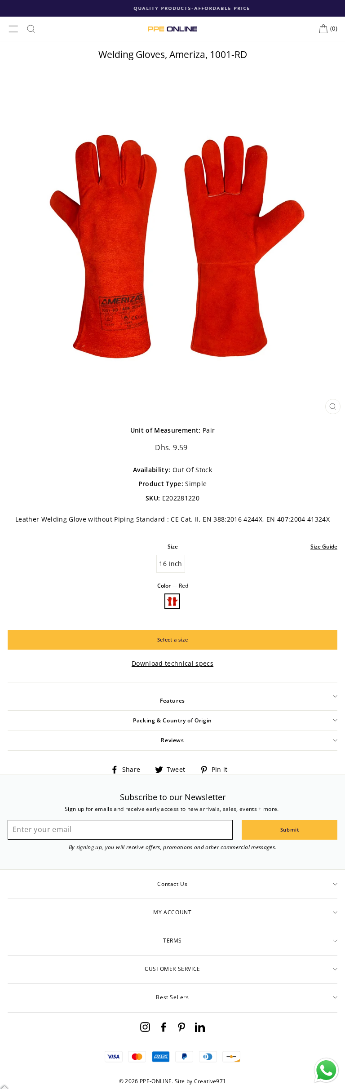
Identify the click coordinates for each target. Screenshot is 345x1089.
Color (172, 585)
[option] (172, 8)
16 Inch (170, 563)
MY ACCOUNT (172, 912)
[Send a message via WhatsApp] (326, 1070)
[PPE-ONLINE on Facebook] (163, 1027)
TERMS (172, 940)
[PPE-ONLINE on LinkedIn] (200, 1027)
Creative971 (210, 1081)
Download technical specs (172, 663)
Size (173, 546)
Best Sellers (172, 997)
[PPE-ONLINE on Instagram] (145, 1027)
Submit (289, 829)
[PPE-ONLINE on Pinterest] (181, 1027)
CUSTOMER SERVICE (172, 969)
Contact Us (172, 884)
